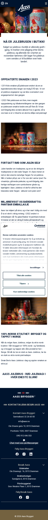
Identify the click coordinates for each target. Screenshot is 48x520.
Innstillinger (35, 267)
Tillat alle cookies (24, 275)
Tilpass (23, 283)
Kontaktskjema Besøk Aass (24, 404)
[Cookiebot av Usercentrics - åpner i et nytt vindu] (34, 226)
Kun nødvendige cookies (24, 292)
